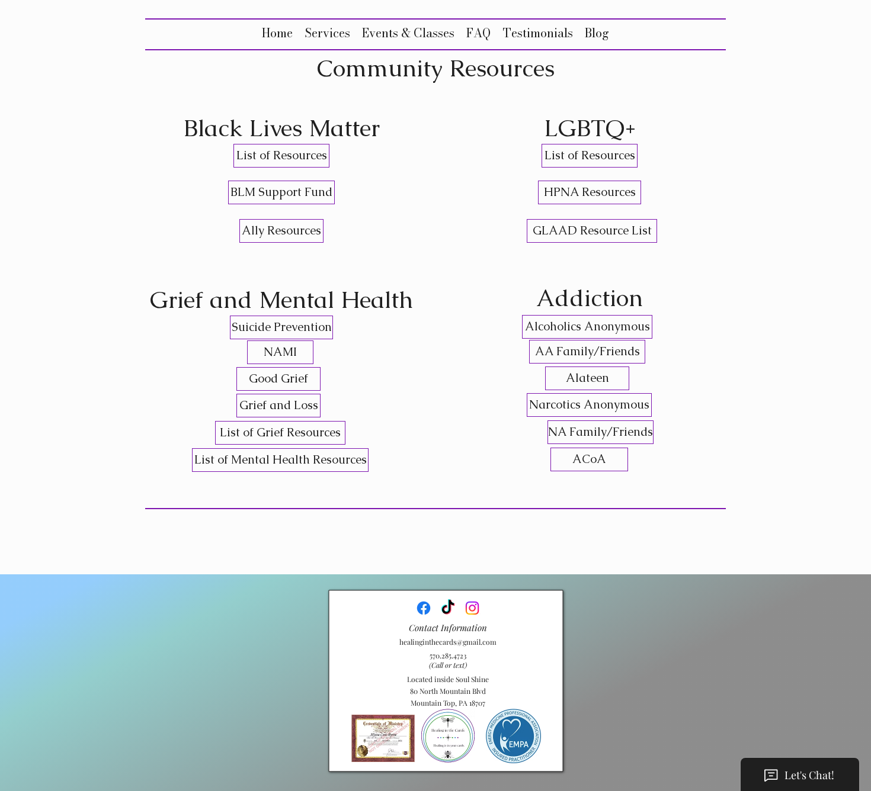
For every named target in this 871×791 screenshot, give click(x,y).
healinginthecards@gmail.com (448, 642)
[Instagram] (472, 608)
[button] (327, 33)
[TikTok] (448, 608)
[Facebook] (424, 608)
